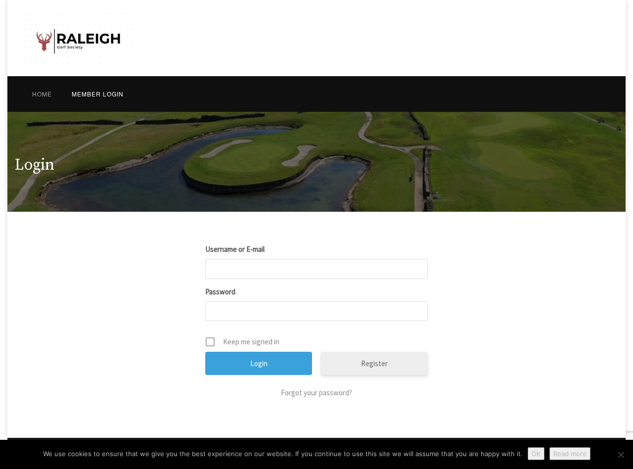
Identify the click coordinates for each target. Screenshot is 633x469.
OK (536, 454)
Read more (570, 454)
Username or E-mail (235, 249)
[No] (621, 455)
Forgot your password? (316, 392)
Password (220, 291)
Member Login (98, 94)
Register (374, 363)
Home (42, 94)
